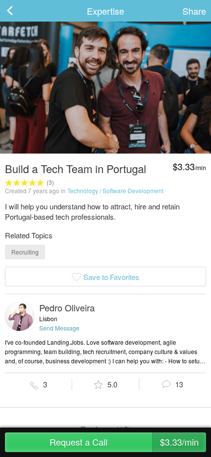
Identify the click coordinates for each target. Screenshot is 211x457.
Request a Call (124, 441)
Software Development (133, 190)
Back (19, 11)
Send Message (59, 328)
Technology (82, 190)
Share (194, 10)
